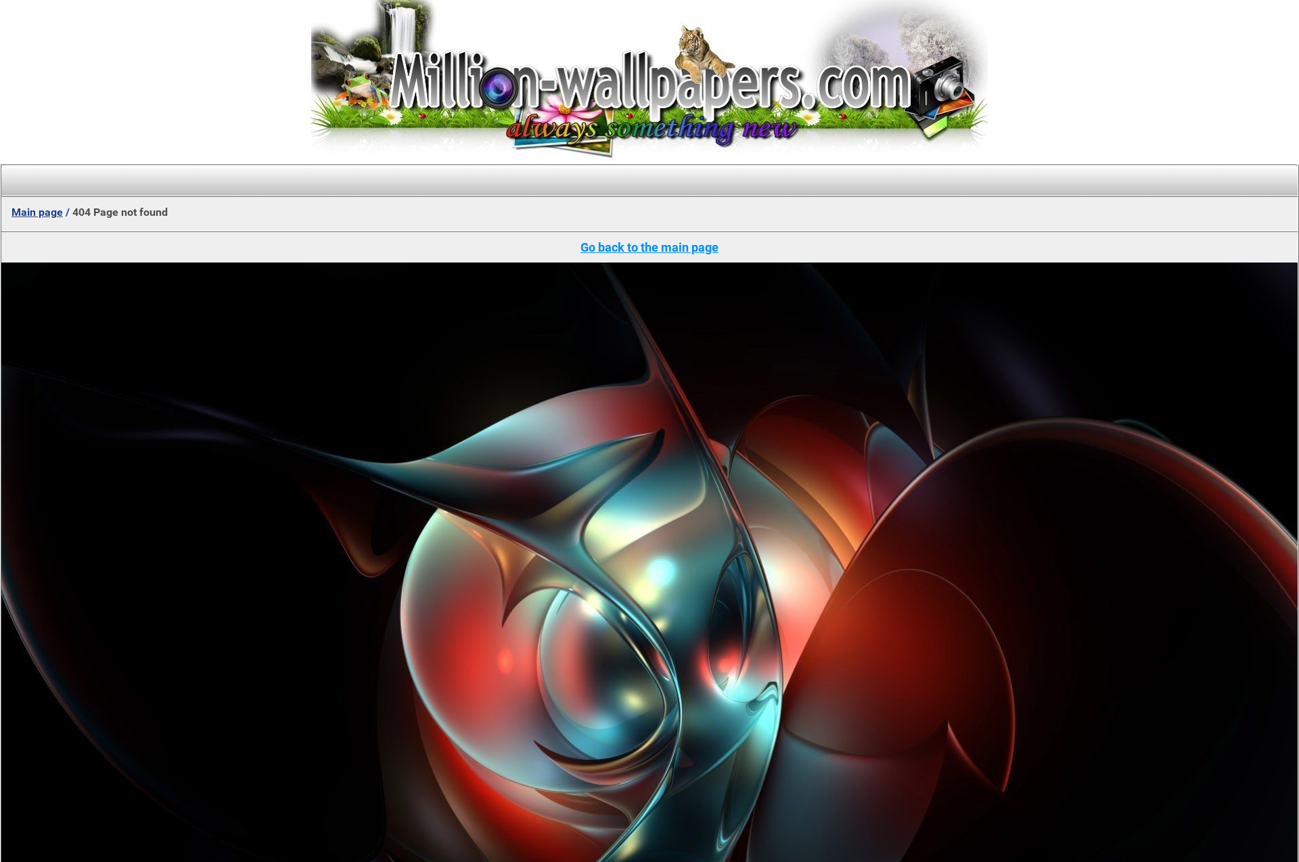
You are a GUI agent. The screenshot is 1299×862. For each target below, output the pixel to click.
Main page (37, 212)
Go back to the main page (649, 247)
